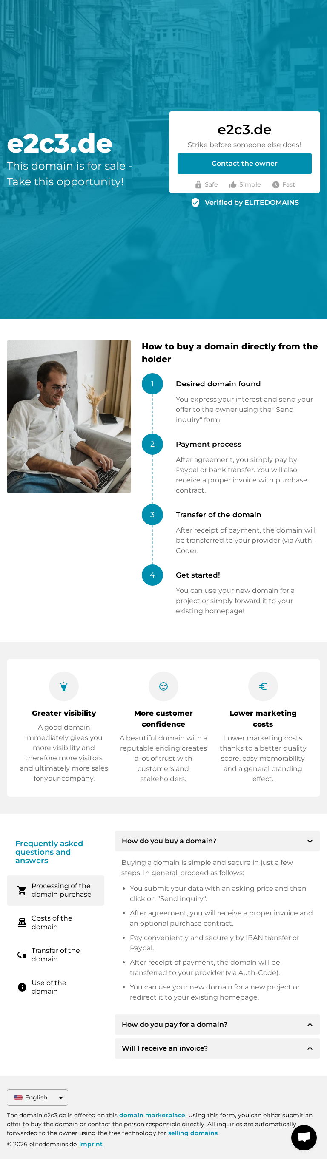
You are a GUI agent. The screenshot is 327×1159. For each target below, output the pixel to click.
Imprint (91, 1144)
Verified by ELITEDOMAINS (252, 202)
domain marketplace (152, 1115)
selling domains (193, 1133)
